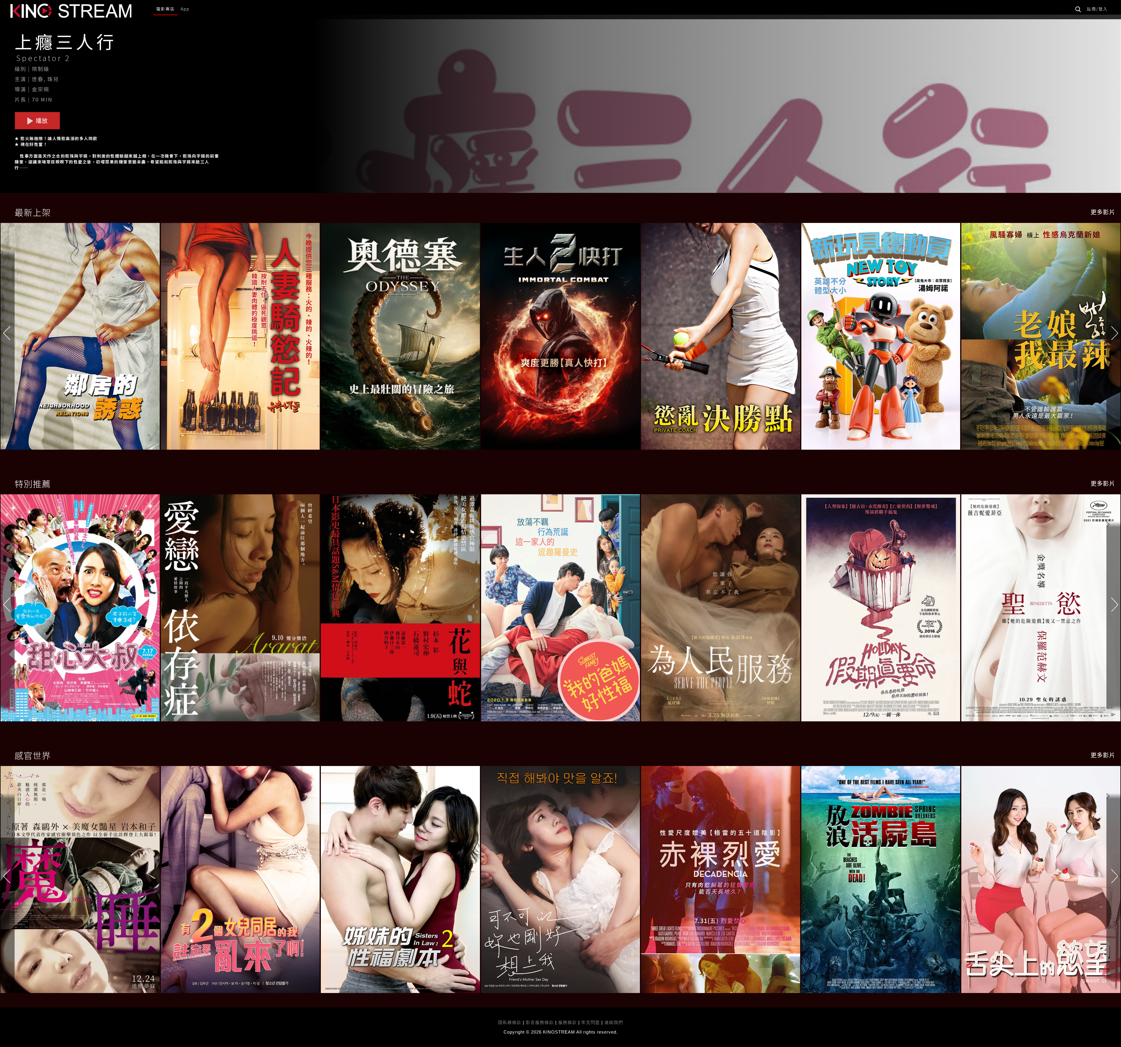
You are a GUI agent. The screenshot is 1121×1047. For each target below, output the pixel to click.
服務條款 (568, 1022)
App (185, 9)
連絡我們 (613, 1022)
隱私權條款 (509, 1022)
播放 (41, 120)
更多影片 (1103, 211)
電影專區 (165, 9)
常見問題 (590, 1022)
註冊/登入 (1097, 9)
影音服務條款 (540, 1022)
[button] (1113, 345)
